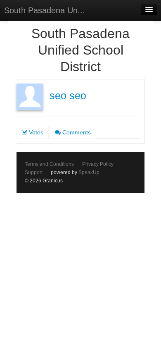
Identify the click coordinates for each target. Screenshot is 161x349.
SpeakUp (88, 172)
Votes (35, 132)
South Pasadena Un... (44, 10)
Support (34, 172)
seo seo (68, 95)
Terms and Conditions (49, 164)
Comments (76, 132)
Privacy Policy (98, 164)
